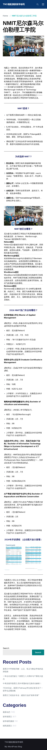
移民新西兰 (7, 726)
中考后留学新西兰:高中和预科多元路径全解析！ (22, 683)
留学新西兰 (7, 716)
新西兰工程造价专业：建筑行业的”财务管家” (21, 695)
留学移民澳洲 (8, 721)
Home (5, 16)
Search (6, 648)
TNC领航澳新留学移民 (14, 4)
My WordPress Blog (13, 746)
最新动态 (6, 712)
